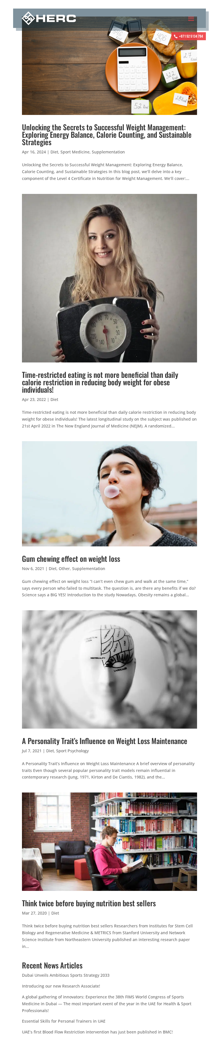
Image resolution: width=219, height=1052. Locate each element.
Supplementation (108, 152)
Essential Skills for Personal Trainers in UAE (64, 1021)
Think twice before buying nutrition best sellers (89, 903)
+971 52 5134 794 (191, 36)
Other (64, 568)
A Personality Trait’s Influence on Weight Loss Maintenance (104, 740)
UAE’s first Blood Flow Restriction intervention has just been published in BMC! (97, 1032)
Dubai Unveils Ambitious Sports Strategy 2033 (66, 975)
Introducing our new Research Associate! (61, 986)
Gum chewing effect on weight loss (71, 558)
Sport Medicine (75, 152)
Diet (54, 152)
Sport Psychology (72, 750)
